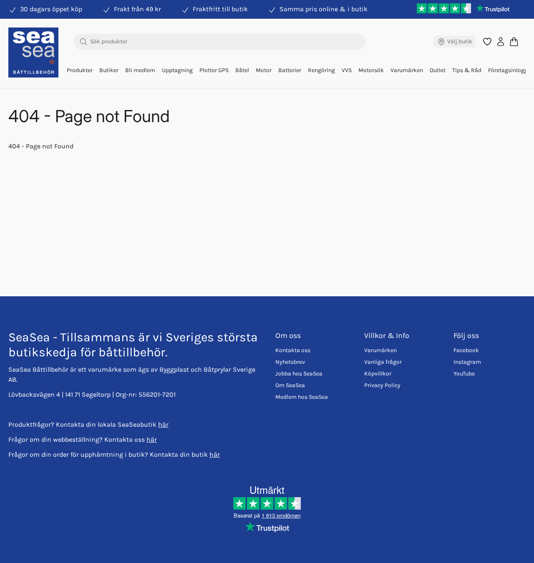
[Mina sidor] (501, 42)
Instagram (467, 361)
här (163, 424)
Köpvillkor (377, 373)
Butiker (108, 70)
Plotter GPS (214, 70)
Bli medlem (140, 70)
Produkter (80, 70)
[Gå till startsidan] (33, 53)
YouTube (464, 373)
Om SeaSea (290, 385)
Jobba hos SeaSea (298, 373)
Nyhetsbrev (290, 361)
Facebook (466, 350)
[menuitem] (80, 70)
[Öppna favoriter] (487, 42)
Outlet (438, 70)
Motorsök (371, 70)
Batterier (289, 70)
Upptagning (177, 70)
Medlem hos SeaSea (301, 396)
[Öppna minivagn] (514, 41)
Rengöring (321, 70)
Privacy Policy (382, 385)
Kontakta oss (292, 350)
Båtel (242, 70)
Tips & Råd (466, 70)
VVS (347, 70)
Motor (264, 70)
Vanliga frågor (383, 361)
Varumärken (406, 70)
